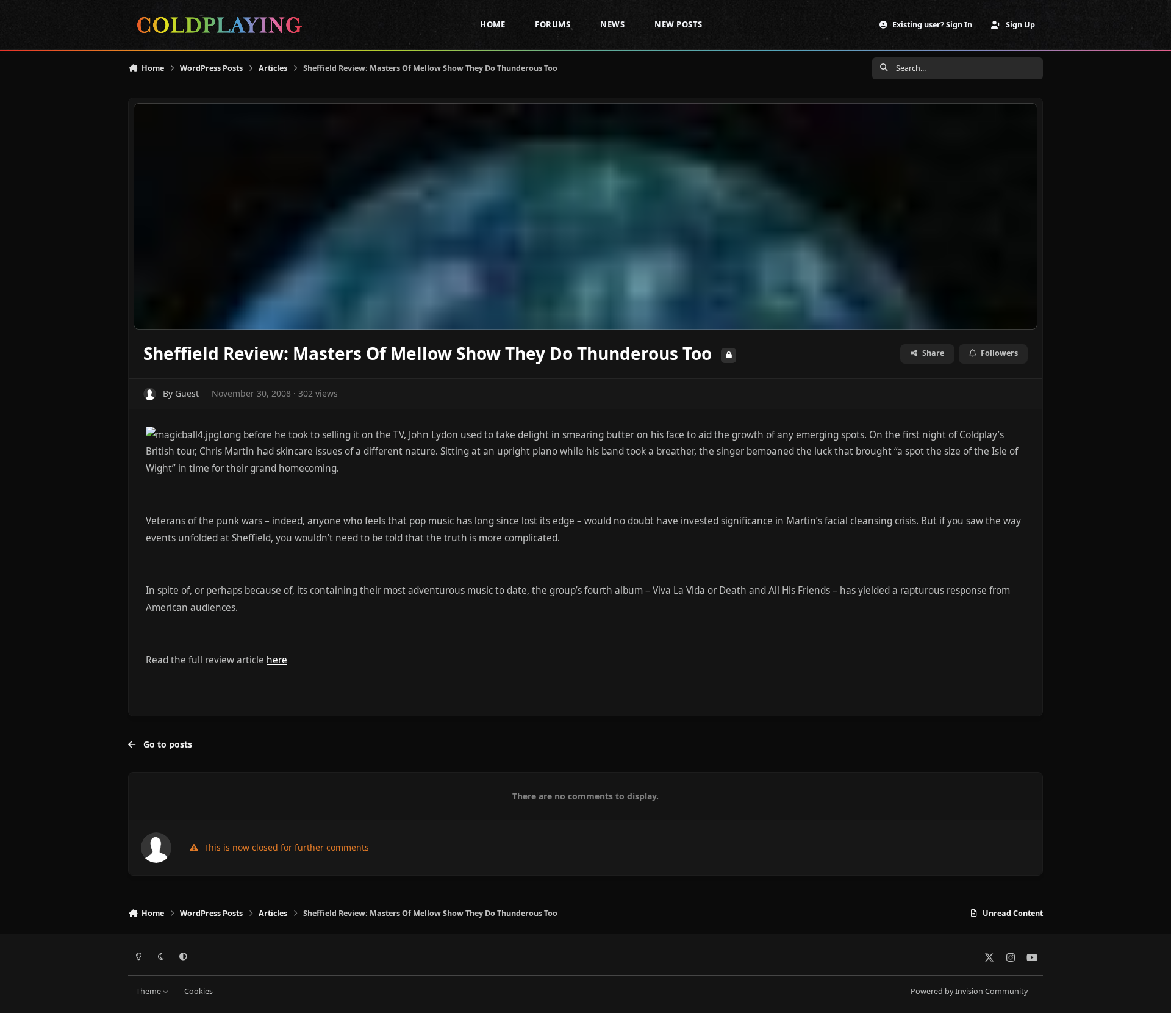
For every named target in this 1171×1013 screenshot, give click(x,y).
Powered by (969, 991)
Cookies (198, 991)
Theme (149, 991)
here (277, 660)
